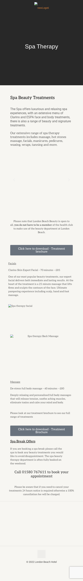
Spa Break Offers (22, 441)
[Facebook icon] (39, 567)
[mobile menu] (5, 9)
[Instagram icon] (43, 567)
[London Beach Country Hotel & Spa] (41, 8)
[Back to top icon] (41, 554)
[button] (14, 180)
